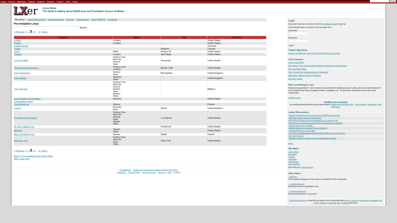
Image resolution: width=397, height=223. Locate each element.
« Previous (19, 32)
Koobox (18, 43)
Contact (60, 2)
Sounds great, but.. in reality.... (301, 126)
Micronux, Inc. (21, 141)
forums (347, 200)
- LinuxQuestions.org (297, 191)
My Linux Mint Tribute (297, 69)
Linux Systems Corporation (27, 99)
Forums (11, 2)
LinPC (17, 51)
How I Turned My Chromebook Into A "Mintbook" (308, 72)
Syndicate (292, 159)
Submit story (293, 162)
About (75, 2)
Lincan (17, 49)
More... (291, 143)
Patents (31, 2)
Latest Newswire (56, 19)
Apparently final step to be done (302, 131)
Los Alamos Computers (25, 118)
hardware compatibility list (371, 200)
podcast (345, 203)
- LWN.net (292, 177)
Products (41, 2)
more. (337, 107)
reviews (354, 200)
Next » (45, 32)
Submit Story (83, 19)
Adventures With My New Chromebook (304, 75)
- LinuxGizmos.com (296, 184)
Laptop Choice (21, 46)
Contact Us (121, 172)
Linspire (18, 54)
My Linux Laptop (295, 79)
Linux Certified (21, 60)
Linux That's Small (296, 62)
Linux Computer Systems (26, 68)
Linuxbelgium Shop (23, 101)
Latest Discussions (36, 19)
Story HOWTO (294, 164)
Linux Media (20, 78)
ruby (379, 104)
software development (339, 104)
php (351, 104)
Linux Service (20, 89)
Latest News (293, 152)
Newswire (292, 154)
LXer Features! (307, 167)
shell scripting (361, 104)
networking (372, 104)
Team (68, 2)
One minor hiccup (296, 136)
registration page (330, 24)
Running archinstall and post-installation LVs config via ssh (313, 121)
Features (50, 2)
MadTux (18, 130)
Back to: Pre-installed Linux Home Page (33, 156)
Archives (70, 19)
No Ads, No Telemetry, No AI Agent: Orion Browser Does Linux (314, 53)
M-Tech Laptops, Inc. (24, 126)
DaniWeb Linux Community (336, 102)
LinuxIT (17, 108)
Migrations (21, 2)
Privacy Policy (134, 172)
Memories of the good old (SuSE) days (305, 118)
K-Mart (17, 40)
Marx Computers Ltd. (24, 134)
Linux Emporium (22, 73)
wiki (316, 203)
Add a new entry (22, 159)
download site (334, 203)
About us (161, 172)
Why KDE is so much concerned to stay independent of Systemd (316, 123)
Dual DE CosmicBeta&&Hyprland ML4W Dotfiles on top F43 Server (317, 133)
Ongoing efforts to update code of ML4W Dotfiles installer (313, 138)
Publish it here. (294, 98)
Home (3, 2)
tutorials (322, 203)
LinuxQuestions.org (297, 200)
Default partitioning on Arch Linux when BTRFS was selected (314, 115)
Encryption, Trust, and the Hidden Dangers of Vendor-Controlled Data (317, 66)
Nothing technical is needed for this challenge (308, 128)
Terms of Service (149, 172)
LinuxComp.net (21, 104)
